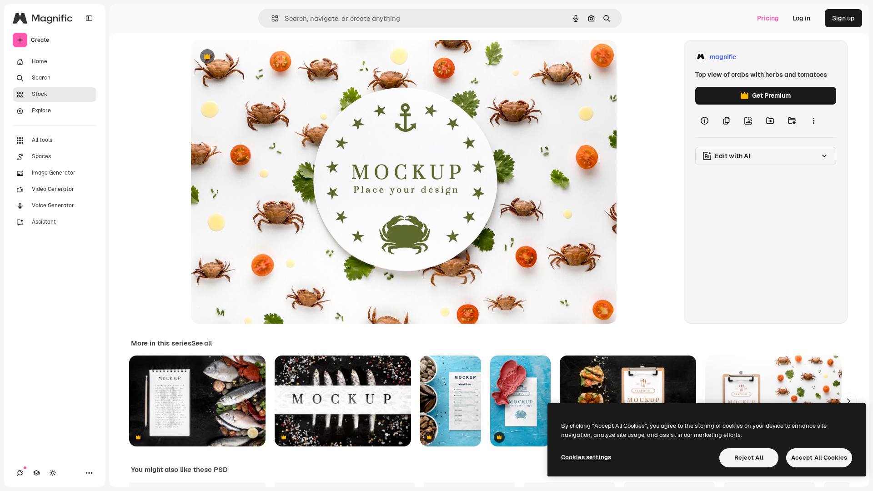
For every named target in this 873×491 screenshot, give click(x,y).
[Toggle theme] (52, 473)
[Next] (848, 401)
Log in (801, 18)
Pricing (768, 18)
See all (201, 343)
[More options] (813, 121)
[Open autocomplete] (271, 18)
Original (249, 57)
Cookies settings (586, 457)
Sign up (843, 18)
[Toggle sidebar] (89, 18)
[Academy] (36, 473)
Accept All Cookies (819, 457)
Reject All (748, 457)
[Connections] (20, 473)
